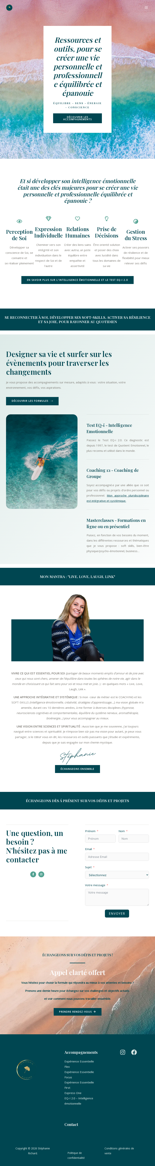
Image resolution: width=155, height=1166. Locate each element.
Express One (72, 1093)
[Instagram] (123, 1052)
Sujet (88, 867)
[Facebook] (134, 1052)
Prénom (90, 831)
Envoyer (117, 913)
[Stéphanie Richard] (9, 7)
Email (88, 849)
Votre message (95, 885)
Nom (122, 831)
